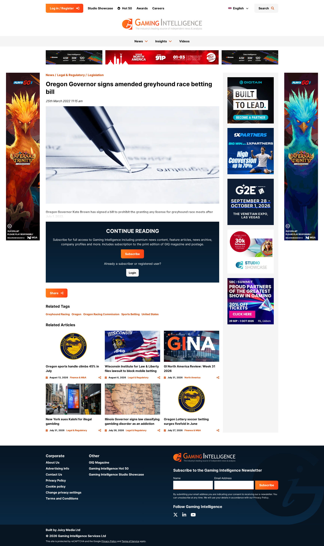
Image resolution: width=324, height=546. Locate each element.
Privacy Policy (56, 480)
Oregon (76, 314)
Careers (158, 8)
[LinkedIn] (184, 514)
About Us (52, 462)
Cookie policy (55, 486)
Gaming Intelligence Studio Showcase (116, 474)
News (50, 75)
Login (132, 272)
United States (150, 314)
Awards (142, 8)
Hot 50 (127, 8)
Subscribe (132, 254)
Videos (184, 41)
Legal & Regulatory (71, 75)
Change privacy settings (63, 492)
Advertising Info (57, 468)
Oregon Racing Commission (101, 314)
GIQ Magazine (99, 462)
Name (177, 478)
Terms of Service (130, 541)
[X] (175, 514)
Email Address (223, 478)
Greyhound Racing (58, 314)
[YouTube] (193, 514)
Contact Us (54, 474)
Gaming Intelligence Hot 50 (109, 468)
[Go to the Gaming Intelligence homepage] (162, 24)
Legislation (96, 75)
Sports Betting (130, 314)
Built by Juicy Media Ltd (63, 530)
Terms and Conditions (62, 498)
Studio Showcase (100, 8)
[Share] (99, 377)
